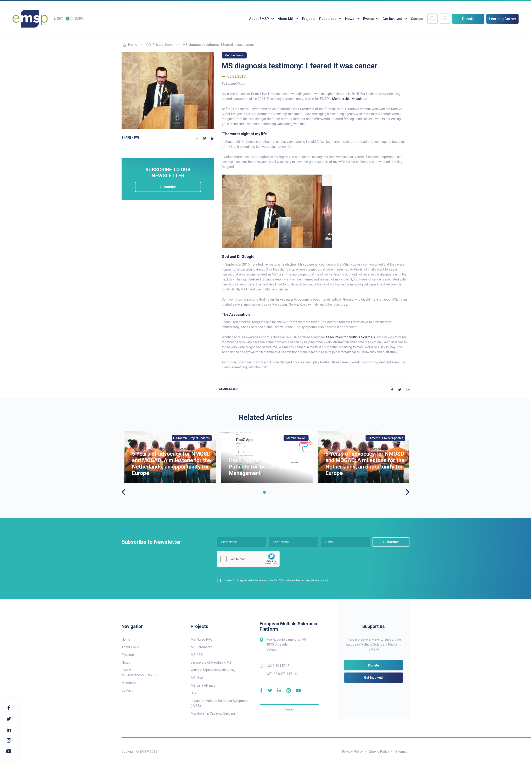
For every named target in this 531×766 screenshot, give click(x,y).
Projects (308, 19)
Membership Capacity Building (213, 713)
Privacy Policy (352, 752)
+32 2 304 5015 (277, 666)
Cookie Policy (379, 752)
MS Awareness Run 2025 (140, 675)
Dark (79, 19)
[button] (264, 492)
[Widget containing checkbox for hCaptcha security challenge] (248, 559)
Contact (417, 19)
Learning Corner (502, 19)
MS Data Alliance (203, 685)
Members (129, 683)
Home (132, 45)
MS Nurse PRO (202, 639)
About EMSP (259, 19)
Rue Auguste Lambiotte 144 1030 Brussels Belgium (286, 644)
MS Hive (197, 678)
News (349, 19)
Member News (234, 55)
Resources (327, 19)
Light (58, 19)
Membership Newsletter (349, 99)
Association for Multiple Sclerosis (350, 337)
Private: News (163, 45)
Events (368, 19)
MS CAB (197, 655)
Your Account (445, 18)
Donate (468, 19)
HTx (193, 693)
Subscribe (168, 187)
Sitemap (401, 752)
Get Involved (392, 19)
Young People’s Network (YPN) (213, 670)
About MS (285, 19)
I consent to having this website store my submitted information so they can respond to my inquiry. (276, 580)
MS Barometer (201, 647)
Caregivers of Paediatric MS (211, 662)
